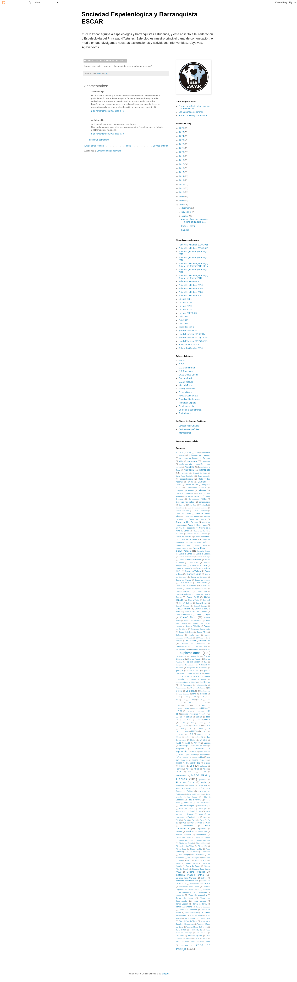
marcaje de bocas (200, 746)
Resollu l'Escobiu (183, 834)
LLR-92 (188, 737)
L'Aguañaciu (202, 685)
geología (179, 671)
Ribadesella (201, 834)
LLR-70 (194, 731)
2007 (181, 204)
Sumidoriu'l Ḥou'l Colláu (189, 886)
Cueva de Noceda (183, 537)
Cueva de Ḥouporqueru (197, 525)
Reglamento (201, 829)
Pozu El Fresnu (188, 226)
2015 (181, 172)
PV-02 (178, 820)
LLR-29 (198, 720)
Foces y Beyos (185, 392)
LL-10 (194, 697)
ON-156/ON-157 (193, 763)
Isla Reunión (205, 682)
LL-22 (208, 700)
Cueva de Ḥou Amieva (187, 522)
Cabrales (202, 482)
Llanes (186, 708)
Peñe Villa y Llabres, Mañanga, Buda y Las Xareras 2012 (193, 276)
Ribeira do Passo (203, 840)
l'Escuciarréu (181, 688)
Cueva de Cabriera (200, 511)
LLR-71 (204, 731)
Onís (192, 766)
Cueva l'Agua (201, 545)
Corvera (182, 505)
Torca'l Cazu (205, 918)
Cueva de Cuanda (191, 516)
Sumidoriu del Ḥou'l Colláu (187, 881)
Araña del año (185, 464)
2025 (181, 132)
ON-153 (204, 760)
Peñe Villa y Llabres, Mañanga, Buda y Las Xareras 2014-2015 (193, 264)
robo (181, 860)
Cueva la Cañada (203, 554)
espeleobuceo (182, 649)
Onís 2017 (183, 323)
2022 (181, 144)
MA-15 (178, 743)
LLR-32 (191, 723)
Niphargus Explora (187, 403)
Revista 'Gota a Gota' (188, 396)
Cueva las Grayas (183, 580)
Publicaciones (193, 817)
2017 (181, 164)
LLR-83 (200, 734)
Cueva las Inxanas (202, 580)
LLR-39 (207, 726)
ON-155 (179, 763)
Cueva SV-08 (193, 597)
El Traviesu (191, 640)
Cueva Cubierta (201, 508)
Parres (179, 769)
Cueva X (207, 600)
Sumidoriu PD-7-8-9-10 (200, 884)
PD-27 (190, 772)
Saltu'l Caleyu (191, 863)
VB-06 (188, 938)
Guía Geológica (194, 673)
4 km (189, 452)
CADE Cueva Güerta (188, 375)
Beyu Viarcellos (204, 476)
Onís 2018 (183, 320)
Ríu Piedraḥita (193, 857)
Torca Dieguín (199, 901)
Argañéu (199, 464)
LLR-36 (185, 726)
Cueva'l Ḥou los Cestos (196, 611)
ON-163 (182, 766)
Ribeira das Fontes (183, 837)
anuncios (192, 461)
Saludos (185, 230)
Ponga (191, 785)
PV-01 (205, 817)
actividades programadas (199, 455)
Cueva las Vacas (185, 583)
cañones (202, 490)
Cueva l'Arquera (183, 551)
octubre (185, 216)
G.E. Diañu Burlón (187, 368)
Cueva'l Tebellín (193, 626)
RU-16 (178, 863)
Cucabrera (180, 508)
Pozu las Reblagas (186, 806)
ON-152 (195, 760)
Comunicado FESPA (197, 499)
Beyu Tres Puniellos (185, 476)
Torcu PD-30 (181, 930)
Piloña (203, 782)
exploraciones (190, 653)
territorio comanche (187, 892)
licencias (203, 694)
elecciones (205, 640)
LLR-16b (194, 714)
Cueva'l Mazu (188, 617)
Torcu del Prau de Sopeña (197, 927)
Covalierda (203, 505)
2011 (181, 188)
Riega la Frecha (192, 852)
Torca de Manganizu (198, 895)
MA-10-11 (203, 740)
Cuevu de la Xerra (186, 632)
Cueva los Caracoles (186, 586)
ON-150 (185, 760)
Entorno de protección (193, 643)
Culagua (179, 635)
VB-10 (196, 938)
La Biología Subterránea (190, 410)
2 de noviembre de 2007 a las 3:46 (107, 111)
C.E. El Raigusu (186, 382)
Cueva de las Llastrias (197, 534)
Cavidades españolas (189, 429)
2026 (181, 128)
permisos (202, 780)
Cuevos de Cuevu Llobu (201, 629)
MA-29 (187, 743)
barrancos (204, 469)
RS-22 (188, 860)
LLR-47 (191, 729)
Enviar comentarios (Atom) (109, 151)
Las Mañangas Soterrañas (191, 112)
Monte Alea (191, 754)
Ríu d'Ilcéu (206, 852)
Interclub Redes (186, 385)
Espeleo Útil (201, 646)
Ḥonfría (207, 673)
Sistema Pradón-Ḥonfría (190, 874)
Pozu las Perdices (203, 803)
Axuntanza (189, 470)
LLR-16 (185, 714)
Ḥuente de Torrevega (189, 676)
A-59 (197, 452)
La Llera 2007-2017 (188, 313)
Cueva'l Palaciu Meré (192, 620)
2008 (181, 200)
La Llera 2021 (185, 299)
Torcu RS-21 (196, 930)
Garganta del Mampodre (197, 668)
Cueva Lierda (201, 583)
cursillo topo (194, 635)
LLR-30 (207, 720)
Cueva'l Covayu (200, 606)
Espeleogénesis (186, 406)
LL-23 (181, 702)
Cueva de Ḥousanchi (185, 528)
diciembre (186, 208)
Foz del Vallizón (193, 662)
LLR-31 (182, 723)
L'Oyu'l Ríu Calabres (197, 688)
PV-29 (199, 823)
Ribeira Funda (201, 843)
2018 (181, 160)
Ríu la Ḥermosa (198, 855)
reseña (189, 831)
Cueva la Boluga (203, 551)
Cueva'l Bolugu (185, 603)
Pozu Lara (188, 803)
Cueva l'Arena (182, 548)
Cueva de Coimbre (183, 513)
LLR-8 (190, 734)
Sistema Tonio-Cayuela (186, 878)
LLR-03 (195, 708)
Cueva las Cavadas (199, 577)
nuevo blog (199, 757)
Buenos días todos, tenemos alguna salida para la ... (194, 220)
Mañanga (183, 745)
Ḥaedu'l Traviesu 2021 (189, 330)
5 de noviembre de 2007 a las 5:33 (107, 134)
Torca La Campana (184, 907)
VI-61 (193, 941)
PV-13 (202, 820)
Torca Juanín (182, 904)
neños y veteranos (183, 757)
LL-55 (204, 705)
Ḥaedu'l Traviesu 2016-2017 (192, 334)
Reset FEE (202, 832)
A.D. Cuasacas (185, 371)
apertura (206, 461)
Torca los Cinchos (192, 912)
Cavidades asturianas (189, 426)
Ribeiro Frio (202, 846)
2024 (181, 136)
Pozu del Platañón (194, 794)
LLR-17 (205, 714)
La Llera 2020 (185, 302)
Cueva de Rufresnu (188, 539)
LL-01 (178, 697)
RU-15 (205, 860)
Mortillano (204, 754)
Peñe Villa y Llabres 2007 (191, 295)
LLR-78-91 (180, 734)
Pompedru (180, 785)
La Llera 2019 (185, 306)
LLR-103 (189, 711)
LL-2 (183, 700)
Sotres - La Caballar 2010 (191, 348)
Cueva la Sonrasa (198, 565)
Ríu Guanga (184, 855)
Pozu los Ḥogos (203, 806)
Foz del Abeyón (194, 659)
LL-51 (178, 705)
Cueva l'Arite (199, 548)
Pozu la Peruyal (194, 800)
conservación (204, 502)
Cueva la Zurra (193, 574)
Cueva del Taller (183, 545)
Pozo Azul (203, 785)
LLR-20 (199, 717)
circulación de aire (192, 496)
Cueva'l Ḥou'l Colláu (184, 614)
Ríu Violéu (206, 857)
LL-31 (197, 702)
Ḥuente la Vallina (198, 679)
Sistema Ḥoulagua (196, 872)
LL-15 (202, 697)
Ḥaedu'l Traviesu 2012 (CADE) (193, 341)
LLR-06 (204, 708)
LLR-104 (199, 711)
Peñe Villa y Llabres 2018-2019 (193, 248)
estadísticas (196, 649)
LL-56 (178, 708)
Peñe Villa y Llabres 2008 (191, 292)
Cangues (179, 490)
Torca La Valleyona (188, 909)
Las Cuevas (184, 694)
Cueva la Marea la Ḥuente (190, 560)
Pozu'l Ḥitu (202, 809)
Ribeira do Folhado (202, 837)
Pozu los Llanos (186, 809)
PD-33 (203, 772)
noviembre (187, 212)
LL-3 (189, 702)
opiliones (203, 766)
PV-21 (183, 823)
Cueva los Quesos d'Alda (196, 589)
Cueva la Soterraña (184, 568)
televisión (206, 889)
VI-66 (200, 941)
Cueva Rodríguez (183, 594)
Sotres (204, 878)
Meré (194, 752)
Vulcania (184, 945)
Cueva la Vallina (193, 571)
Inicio (128, 146)
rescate (179, 832)
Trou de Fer (201, 933)
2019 (181, 156)
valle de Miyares (195, 936)
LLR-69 (185, 731)
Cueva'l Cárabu (182, 606)
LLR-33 (201, 723)
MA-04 (192, 740)
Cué (189, 508)
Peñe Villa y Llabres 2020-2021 (193, 245)
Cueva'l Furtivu (183, 609)
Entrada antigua (160, 146)
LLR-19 (189, 717)
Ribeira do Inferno (186, 840)
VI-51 (178, 941)
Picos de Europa (185, 782)
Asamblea (189, 467)
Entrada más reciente (94, 146)
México (181, 754)
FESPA (182, 361)
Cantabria (190, 490)
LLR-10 (179, 711)
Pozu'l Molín (181, 811)
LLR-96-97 (199, 737)
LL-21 (199, 700)
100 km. (179, 452)
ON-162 (207, 763)
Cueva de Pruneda (202, 537)
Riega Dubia (181, 849)
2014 (181, 176)
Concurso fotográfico (185, 502)
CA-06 (190, 482)
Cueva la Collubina (186, 557)
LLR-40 (181, 729)
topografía (203, 892)
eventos (207, 649)
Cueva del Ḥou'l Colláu (197, 542)
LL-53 (196, 705)
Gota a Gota (193, 671)
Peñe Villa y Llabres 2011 (190, 281)
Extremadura (181, 656)
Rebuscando (188, 826)
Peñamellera (181, 776)
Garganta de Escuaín (185, 665)
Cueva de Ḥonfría (197, 519)
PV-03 (186, 820)
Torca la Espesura (203, 907)
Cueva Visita (193, 600)
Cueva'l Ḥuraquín (203, 614)
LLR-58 (200, 728)
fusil (205, 662)
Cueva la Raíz (194, 563)
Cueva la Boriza (185, 554)
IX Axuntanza (186, 685)
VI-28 (205, 938)
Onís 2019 (183, 316)
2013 (181, 180)
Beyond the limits (200, 473)
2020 (181, 152)
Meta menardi (204, 752)
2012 (181, 184)
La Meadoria (205, 691)
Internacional (185, 433)
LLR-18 (179, 717)
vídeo (208, 941)
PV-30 (208, 823)
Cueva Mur (202, 591)
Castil (199, 493)
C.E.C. (182, 364)
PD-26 (178, 772)
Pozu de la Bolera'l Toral (186, 788)
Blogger (165, 974)
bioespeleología (186, 479)
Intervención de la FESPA (186, 682)
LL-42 (205, 702)
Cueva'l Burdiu (201, 603)
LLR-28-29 (186, 720)
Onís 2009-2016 (186, 327)
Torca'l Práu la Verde (188, 921)
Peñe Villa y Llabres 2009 (191, 288)
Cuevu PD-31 (202, 632)
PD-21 (196, 769)
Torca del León (184, 898)
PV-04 (194, 820)
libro (194, 694)
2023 (181, 140)
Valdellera (180, 936)
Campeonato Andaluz (196, 488)
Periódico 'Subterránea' (189, 399)
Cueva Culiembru (183, 511)
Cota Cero (192, 505)
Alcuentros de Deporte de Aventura (194, 458)
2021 (181, 148)
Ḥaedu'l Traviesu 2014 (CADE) (193, 337)
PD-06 (188, 769)
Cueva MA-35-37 (183, 591)
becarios (185, 473)
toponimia (180, 895)
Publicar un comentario (98, 140)
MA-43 (197, 743)
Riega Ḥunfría (196, 849)
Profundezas (184, 413)
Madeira (207, 743)
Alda (181, 461)
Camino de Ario (186, 378)
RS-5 (197, 860)
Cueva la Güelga (203, 557)
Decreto (189, 638)
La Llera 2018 (185, 309)
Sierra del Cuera (193, 866)
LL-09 (186, 697)
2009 (181, 196)
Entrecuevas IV (183, 646)
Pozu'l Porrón (195, 811)
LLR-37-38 (195, 726)
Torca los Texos (196, 915)
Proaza (190, 814)
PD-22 (205, 769)
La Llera (189, 690)
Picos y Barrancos (187, 389)
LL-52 (187, 705)
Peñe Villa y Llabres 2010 (191, 285)
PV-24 (191, 823)
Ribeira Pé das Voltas (185, 846)
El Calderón (201, 638)
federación (195, 656)
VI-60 (185, 941)
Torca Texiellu (190, 918)
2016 (181, 168)
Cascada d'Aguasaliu (184, 493)
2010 (181, 192)
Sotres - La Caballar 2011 (190, 344)
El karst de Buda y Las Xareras (193, 115)
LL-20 (191, 700)
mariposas (180, 749)
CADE (178, 485)
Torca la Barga (200, 904)
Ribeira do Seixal (186, 843)
